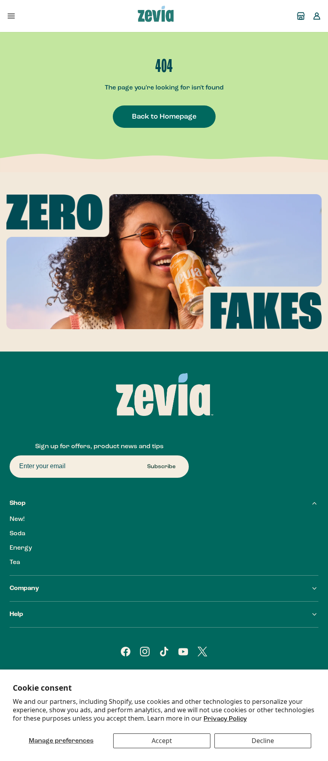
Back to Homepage (164, 116)
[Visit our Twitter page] (202, 651)
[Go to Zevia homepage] (156, 16)
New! (17, 519)
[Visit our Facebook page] (125, 651)
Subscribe (161, 466)
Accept (162, 740)
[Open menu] (11, 16)
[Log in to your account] (317, 16)
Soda (17, 534)
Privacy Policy (225, 719)
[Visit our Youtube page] (183, 651)
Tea (15, 562)
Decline (263, 740)
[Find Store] (301, 16)
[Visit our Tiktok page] (164, 651)
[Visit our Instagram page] (145, 651)
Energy (21, 548)
